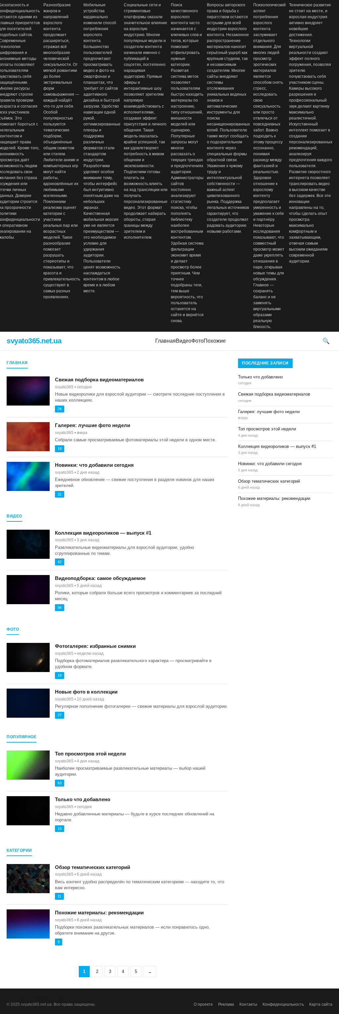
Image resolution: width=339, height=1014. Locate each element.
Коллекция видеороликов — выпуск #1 (103, 533)
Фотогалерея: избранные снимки (95, 646)
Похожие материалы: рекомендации (99, 912)
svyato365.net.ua (34, 341)
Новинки (38, 998)
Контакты (248, 1004)
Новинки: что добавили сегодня (94, 465)
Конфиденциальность (283, 1004)
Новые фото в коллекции (86, 692)
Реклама (226, 1004)
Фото (197, 341)
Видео (183, 341)
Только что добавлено (82, 799)
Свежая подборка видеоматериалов (99, 379)
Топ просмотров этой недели (90, 753)
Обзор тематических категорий (92, 867)
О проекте (203, 1004)
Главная (165, 341)
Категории (56, 998)
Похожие (215, 341)
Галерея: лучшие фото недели (92, 425)
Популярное (18, 998)
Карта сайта (320, 1004)
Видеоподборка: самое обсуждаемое (100, 578)
